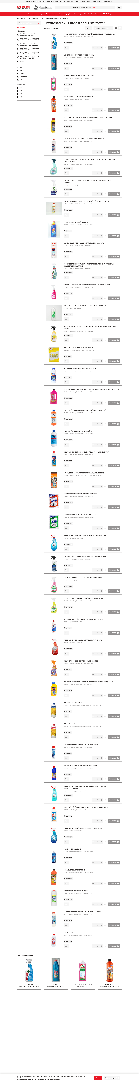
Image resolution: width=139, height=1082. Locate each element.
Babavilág (77, 14)
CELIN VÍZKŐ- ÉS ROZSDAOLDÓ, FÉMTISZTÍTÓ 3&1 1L (84, 138)
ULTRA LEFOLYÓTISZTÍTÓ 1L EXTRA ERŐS (80, 368)
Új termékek (80, 1)
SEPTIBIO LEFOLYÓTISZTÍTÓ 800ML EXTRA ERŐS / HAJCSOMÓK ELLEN (91, 389)
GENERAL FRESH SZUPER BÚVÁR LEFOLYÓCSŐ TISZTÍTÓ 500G (88, 682)
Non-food (88, 14)
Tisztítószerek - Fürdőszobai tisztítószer (55, 18)
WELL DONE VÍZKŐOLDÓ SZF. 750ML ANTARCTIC (83, 640)
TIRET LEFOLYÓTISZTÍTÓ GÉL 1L (76, 222)
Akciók (69, 1)
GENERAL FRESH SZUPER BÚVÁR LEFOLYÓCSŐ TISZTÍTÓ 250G (88, 118)
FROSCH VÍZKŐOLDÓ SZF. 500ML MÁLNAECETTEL (83, 577)
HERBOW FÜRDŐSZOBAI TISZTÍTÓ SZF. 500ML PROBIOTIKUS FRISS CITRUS (90, 328)
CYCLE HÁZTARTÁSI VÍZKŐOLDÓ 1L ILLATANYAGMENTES (86, 306)
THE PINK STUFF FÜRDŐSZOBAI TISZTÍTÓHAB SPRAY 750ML (87, 285)
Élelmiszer (32, 14)
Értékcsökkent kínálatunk (56, 1)
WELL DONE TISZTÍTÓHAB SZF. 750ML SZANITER (83, 828)
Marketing (107, 14)
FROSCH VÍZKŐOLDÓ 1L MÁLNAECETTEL (79, 76)
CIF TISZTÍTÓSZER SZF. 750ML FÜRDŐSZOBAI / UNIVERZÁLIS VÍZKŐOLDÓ (87, 181)
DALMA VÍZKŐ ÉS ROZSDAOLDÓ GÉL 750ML (81, 765)
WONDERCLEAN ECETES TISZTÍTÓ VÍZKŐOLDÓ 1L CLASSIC (86, 201)
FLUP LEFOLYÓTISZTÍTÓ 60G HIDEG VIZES (80, 515)
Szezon (97, 14)
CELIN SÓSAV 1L (70, 933)
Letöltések (96, 1)
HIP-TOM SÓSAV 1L (71, 724)
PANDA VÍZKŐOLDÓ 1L (72, 849)
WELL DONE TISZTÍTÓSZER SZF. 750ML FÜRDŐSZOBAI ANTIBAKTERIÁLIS (85, 787)
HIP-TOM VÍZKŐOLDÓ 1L (73, 703)
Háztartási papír (64, 14)
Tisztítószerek (33, 18)
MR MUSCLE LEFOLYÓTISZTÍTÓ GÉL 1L (78, 97)
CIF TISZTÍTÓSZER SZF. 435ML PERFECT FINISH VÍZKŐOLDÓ (87, 556)
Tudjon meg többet (112, 1078)
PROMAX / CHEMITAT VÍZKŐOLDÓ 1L (78, 431)
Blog (88, 1)
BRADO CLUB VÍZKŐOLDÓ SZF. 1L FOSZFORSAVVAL (84, 243)
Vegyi (41, 14)
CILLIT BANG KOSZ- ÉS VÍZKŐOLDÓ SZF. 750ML (82, 661)
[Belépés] (119, 7)
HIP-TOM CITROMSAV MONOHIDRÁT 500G (80, 347)
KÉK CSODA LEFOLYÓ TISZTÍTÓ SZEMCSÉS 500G (82, 744)
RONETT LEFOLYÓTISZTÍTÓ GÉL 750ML (79, 55)
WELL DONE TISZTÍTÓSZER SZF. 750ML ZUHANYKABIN (85, 536)
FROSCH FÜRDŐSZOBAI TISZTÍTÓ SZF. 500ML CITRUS (84, 598)
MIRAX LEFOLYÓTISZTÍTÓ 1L (74, 870)
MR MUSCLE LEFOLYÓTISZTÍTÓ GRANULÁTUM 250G (84, 473)
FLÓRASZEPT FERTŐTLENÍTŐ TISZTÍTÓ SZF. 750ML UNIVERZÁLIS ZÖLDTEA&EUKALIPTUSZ (89, 265)
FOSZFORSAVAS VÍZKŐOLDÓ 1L (76, 891)
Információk (106, 1)
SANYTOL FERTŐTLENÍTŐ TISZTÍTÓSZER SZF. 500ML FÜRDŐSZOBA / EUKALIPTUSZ (90, 160)
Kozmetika (50, 14)
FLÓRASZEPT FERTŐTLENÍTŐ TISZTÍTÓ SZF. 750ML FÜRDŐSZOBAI (89, 34)
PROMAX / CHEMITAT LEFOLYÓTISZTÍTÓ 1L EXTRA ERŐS (85, 410)
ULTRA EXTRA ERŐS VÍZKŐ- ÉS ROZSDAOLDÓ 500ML (84, 619)
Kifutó (22, 61)
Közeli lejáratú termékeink (35, 1)
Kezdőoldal (21, 18)
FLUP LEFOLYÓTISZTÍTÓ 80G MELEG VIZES (80, 494)
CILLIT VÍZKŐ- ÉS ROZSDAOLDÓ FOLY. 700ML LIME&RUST (86, 452)
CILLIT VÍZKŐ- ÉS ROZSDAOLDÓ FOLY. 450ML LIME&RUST (86, 807)
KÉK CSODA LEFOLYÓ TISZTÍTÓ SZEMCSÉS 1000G (83, 912)
